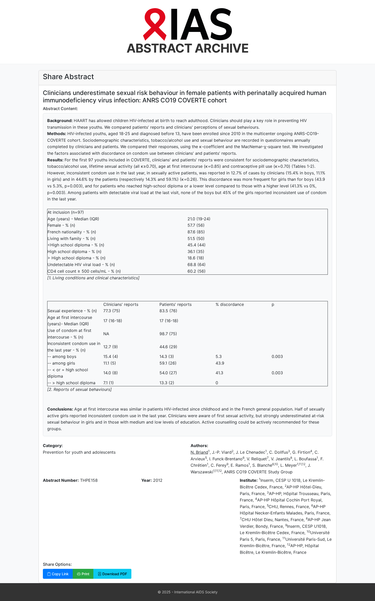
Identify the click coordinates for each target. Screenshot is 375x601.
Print (85, 574)
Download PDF (114, 574)
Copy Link (60, 574)
